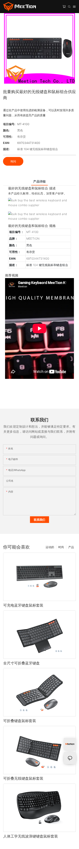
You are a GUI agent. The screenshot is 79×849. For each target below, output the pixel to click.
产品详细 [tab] (39, 181)
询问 (13, 161)
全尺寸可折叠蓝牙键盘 (21, 663)
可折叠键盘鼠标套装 (19, 721)
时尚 (61, 547)
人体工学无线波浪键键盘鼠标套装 (30, 836)
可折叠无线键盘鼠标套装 (23, 778)
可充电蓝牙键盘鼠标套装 (23, 605)
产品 (71, 547)
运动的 (50, 547)
